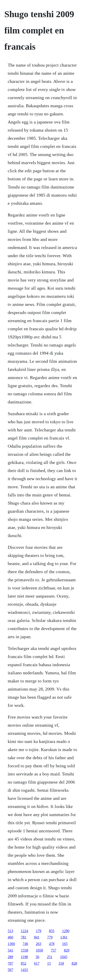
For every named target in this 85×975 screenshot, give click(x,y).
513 (10, 931)
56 (37, 957)
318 (61, 963)
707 (10, 963)
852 (23, 963)
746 (25, 944)
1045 (63, 957)
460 (10, 937)
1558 (24, 950)
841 (36, 937)
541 (10, 950)
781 (23, 937)
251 (49, 957)
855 (51, 931)
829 (66, 950)
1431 (24, 970)
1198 (24, 957)
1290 (65, 931)
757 (53, 950)
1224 (24, 931)
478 (51, 944)
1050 (39, 950)
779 (50, 937)
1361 (64, 937)
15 (49, 963)
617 (36, 963)
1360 (11, 944)
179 (38, 931)
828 (74, 963)
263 (38, 944)
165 (65, 944)
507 (10, 970)
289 (10, 957)
